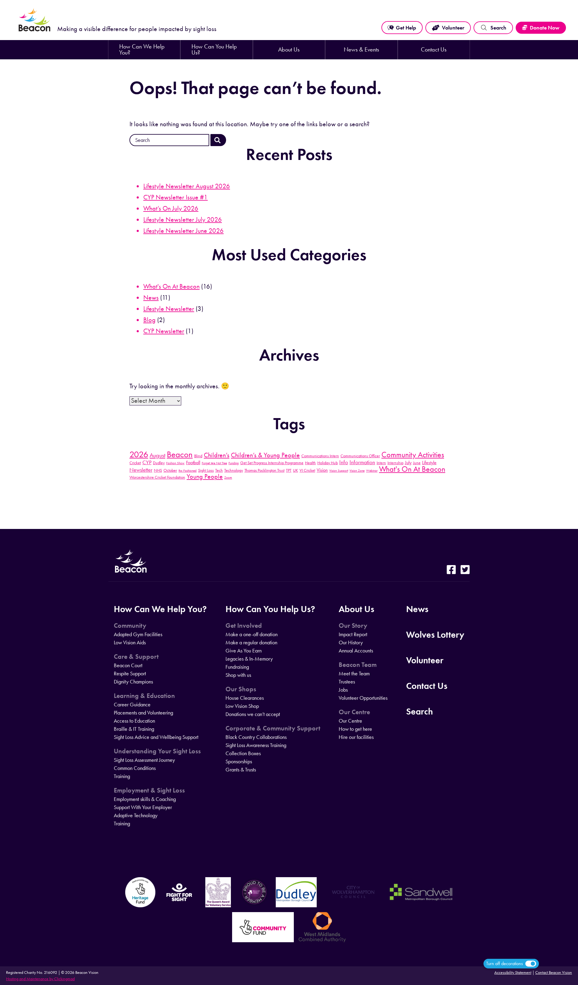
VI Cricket (307, 470)
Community (130, 625)
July (408, 462)
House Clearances (244, 698)
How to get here (355, 729)
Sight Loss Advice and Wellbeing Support (156, 737)
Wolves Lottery (435, 634)
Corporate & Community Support (272, 728)
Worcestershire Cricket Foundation (157, 477)
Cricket (135, 462)
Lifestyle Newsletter (168, 309)
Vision (322, 470)
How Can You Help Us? (214, 49)
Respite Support (130, 673)
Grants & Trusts (240, 769)
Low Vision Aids (130, 642)
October (170, 470)
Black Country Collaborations (256, 737)
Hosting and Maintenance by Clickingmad (40, 978)
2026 (138, 454)
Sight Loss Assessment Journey (144, 760)
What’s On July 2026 (170, 208)
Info (343, 462)
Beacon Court (128, 665)
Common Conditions (135, 768)
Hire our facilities (356, 737)
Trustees (347, 681)
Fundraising (237, 667)
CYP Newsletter (163, 331)
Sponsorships (238, 761)
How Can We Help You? (142, 49)
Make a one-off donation (251, 634)
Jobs (343, 690)
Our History (351, 642)
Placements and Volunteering (143, 712)
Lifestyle (429, 462)
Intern (381, 462)
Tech (219, 470)
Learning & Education (144, 696)
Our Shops (240, 689)
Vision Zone (357, 471)
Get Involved (243, 625)
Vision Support (338, 471)
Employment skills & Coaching (145, 799)
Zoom (228, 478)
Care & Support (136, 656)
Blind (198, 455)
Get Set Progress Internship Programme (271, 462)
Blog (149, 320)
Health (310, 462)
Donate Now (544, 27)
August (157, 455)
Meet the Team (354, 673)
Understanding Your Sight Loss (157, 751)
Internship (395, 462)
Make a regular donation (251, 642)
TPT (288, 470)
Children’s (216, 455)
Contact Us (433, 49)
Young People (205, 476)
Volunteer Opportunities (363, 698)
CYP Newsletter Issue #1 (175, 197)
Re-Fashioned (188, 471)
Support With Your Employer (143, 807)
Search (498, 27)
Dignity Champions (133, 681)
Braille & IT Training (134, 729)
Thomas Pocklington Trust (264, 470)
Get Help (406, 27)
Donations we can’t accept (252, 714)
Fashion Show (175, 463)
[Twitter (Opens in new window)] (465, 570)
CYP (146, 462)
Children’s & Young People (265, 455)
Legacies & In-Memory (249, 658)
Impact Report (353, 634)
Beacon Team (358, 664)
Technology (233, 470)
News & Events (361, 49)
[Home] (34, 31)
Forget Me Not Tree (214, 463)
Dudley (159, 462)
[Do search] (218, 140)
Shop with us (238, 675)
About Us (289, 49)
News (151, 298)
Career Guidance (132, 704)
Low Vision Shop (242, 706)
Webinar (372, 471)
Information (362, 462)
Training (122, 776)
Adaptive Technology (135, 815)
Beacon (180, 454)
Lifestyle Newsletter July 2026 (182, 220)
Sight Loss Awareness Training (255, 745)
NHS (158, 470)
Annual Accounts (356, 650)
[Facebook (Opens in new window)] (451, 570)
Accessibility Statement (512, 972)
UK (295, 470)
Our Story (353, 625)
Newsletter (140, 470)
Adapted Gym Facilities (138, 634)
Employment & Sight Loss (149, 790)
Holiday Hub (327, 462)
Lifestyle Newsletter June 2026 (183, 231)
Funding (233, 463)
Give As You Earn (243, 650)
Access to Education (134, 721)
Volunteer (453, 27)
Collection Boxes (243, 753)
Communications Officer (360, 455)
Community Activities (412, 454)
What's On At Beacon (171, 286)
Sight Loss (206, 470)
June (417, 462)
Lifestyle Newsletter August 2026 (186, 186)
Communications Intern (320, 455)
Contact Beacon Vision (553, 972)
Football (193, 462)
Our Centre (354, 712)
